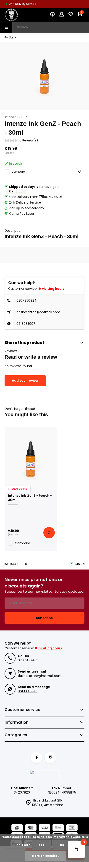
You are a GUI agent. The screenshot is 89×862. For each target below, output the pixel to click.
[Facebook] (36, 757)
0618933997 (25, 323)
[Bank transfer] (58, 828)
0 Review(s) (28, 140)
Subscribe (44, 618)
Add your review (25, 380)
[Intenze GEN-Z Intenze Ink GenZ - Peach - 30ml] (31, 458)
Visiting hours (53, 288)
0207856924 (26, 300)
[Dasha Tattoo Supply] (18, 15)
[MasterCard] (31, 828)
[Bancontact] (72, 828)
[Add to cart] (49, 532)
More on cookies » (46, 856)
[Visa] (44, 828)
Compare (18, 172)
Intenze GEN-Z (16, 117)
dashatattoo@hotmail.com (38, 312)
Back (12, 37)
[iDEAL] (17, 828)
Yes (41, 845)
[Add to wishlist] (79, 172)
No (62, 845)
